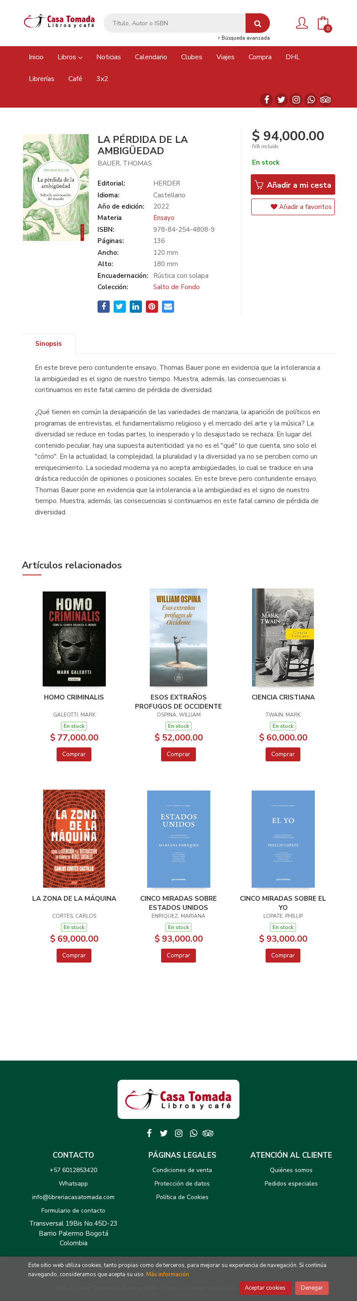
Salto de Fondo (176, 287)
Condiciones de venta (182, 1170)
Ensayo (164, 217)
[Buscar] (258, 23)
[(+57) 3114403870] (310, 99)
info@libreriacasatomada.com (73, 1197)
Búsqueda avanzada (245, 38)
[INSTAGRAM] (296, 99)
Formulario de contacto (73, 1210)
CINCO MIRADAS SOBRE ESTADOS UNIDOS (178, 903)
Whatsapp (73, 1183)
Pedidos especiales (291, 1183)
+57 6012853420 (73, 1170)
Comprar (74, 754)
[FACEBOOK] (266, 99)
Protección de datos (182, 1183)
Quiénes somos (291, 1170)
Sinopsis (48, 343)
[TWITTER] (281, 99)
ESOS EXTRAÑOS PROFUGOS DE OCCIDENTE (178, 701)
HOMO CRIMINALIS (74, 697)
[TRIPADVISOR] (325, 99)
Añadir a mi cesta (298, 185)
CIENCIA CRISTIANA (283, 697)
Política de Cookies (182, 1197)
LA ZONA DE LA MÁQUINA (74, 898)
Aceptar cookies (265, 1288)
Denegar (312, 1288)
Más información (167, 1274)
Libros (67, 57)
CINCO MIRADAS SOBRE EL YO (283, 903)
